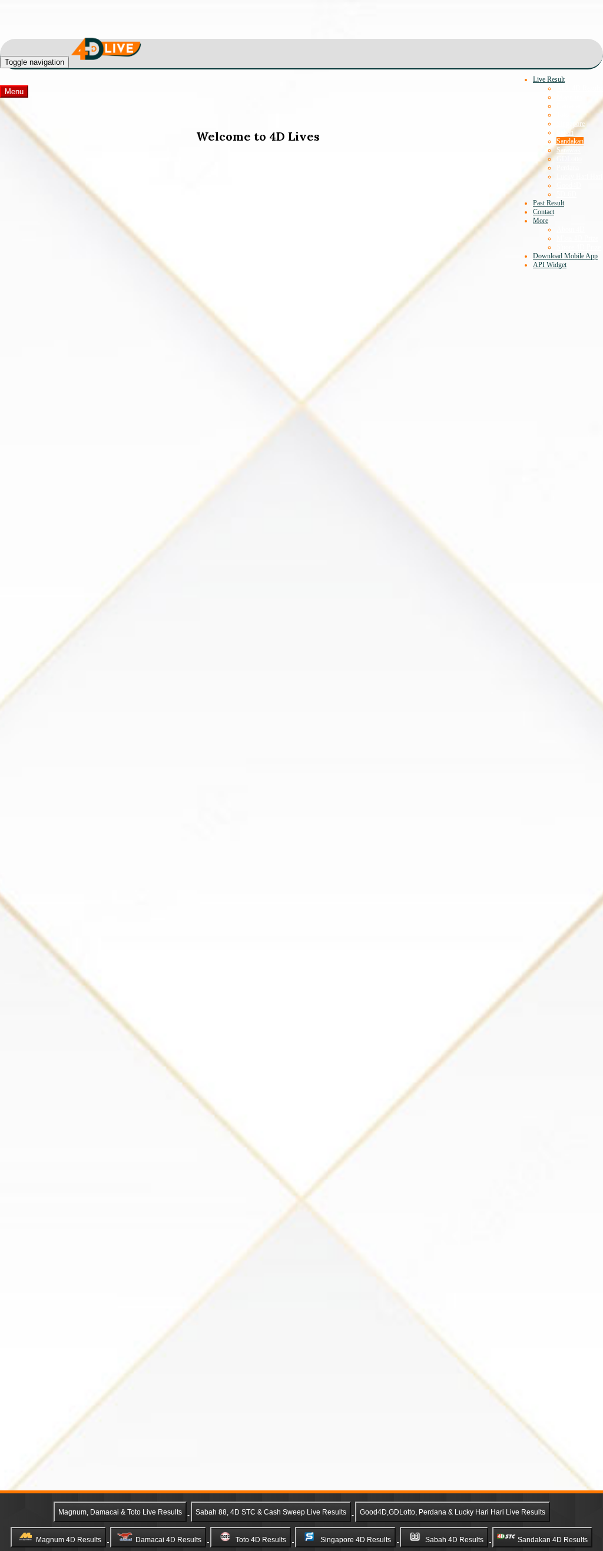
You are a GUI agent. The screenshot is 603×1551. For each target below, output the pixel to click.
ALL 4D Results (579, 88)
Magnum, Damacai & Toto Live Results (120, 1512)
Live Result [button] (549, 79)
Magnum (569, 97)
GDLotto (569, 159)
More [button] (540, 221)
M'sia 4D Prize (577, 238)
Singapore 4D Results (355, 1539)
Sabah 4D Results (454, 1539)
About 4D (570, 229)
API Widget (549, 265)
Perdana (567, 168)
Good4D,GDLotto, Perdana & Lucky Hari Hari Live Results (452, 1512)
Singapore (570, 123)
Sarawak (568, 150)
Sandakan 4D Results (553, 1539)
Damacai (568, 106)
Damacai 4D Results (168, 1539)
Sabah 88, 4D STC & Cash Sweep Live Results (271, 1512)
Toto (562, 115)
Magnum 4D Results (68, 1539)
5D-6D (566, 194)
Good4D (568, 185)
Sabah (565, 132)
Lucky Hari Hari (579, 176)
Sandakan (570, 141)
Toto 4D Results (261, 1539)
